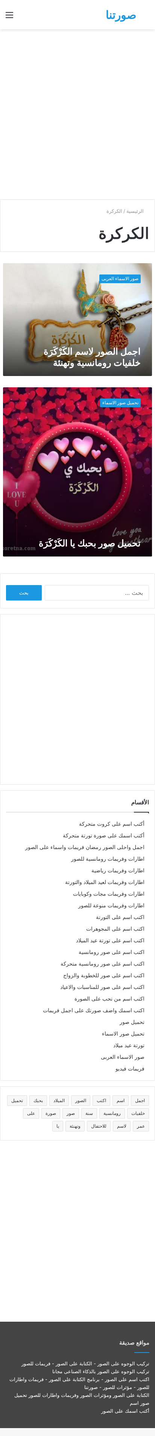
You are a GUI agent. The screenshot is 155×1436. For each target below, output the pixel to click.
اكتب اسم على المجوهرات (115, 929)
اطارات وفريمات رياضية (117, 870)
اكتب (101, 1100)
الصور (80, 1100)
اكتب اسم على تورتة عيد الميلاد (110, 940)
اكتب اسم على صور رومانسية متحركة (102, 964)
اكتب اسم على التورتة (120, 917)
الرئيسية (135, 211)
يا (57, 1126)
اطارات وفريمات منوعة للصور (111, 905)
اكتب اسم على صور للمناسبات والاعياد (102, 987)
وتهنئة (75, 1126)
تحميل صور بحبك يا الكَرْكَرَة (90, 543)
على (31, 1113)
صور (71, 1113)
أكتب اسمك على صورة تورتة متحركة (103, 835)
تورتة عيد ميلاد (128, 1045)
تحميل (17, 1100)
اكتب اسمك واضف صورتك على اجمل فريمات (93, 1010)
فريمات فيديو (129, 1069)
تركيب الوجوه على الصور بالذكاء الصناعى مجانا (100, 1371)
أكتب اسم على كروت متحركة (111, 824)
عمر (141, 1126)
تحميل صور (132, 1022)
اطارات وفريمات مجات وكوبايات (108, 894)
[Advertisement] (77, 114)
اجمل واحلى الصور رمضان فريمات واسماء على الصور (84, 847)
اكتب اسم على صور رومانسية (111, 952)
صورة (51, 1113)
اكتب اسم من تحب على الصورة (109, 999)
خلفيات (138, 1113)
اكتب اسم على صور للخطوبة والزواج (103, 975)
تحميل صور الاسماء (123, 1034)
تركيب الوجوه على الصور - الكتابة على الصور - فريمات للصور (85, 1363)
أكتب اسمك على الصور (125, 1411)
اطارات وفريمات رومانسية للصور (107, 859)
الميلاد (59, 1100)
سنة (89, 1113)
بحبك (38, 1100)
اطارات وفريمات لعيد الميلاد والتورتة (104, 882)
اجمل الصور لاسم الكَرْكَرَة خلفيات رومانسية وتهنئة (92, 357)
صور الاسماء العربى (122, 1057)
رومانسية (112, 1113)
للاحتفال (98, 1126)
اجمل (140, 1100)
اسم (121, 1100)
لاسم (121, 1126)
